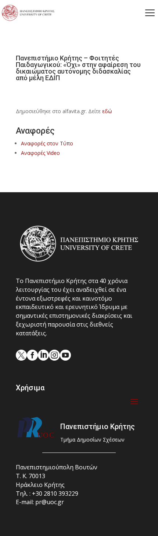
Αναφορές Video (40, 152)
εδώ (107, 111)
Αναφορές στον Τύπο (47, 143)
